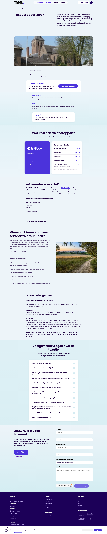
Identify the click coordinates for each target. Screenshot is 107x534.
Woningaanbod (48, 503)
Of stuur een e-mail (19, 456)
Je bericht (58, 466)
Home (15, 8)
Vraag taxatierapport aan (68, 86)
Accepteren (97, 530)
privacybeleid (18, 532)
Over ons (56, 2)
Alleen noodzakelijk (87, 530)
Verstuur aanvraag (81, 486)
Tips (79, 503)
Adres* (58, 452)
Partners (47, 507)
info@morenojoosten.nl (16, 516)
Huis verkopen (39, 2)
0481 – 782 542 (14, 513)
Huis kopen (48, 2)
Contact (63, 2)
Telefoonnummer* (61, 444)
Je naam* (58, 429)
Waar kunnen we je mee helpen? (64, 459)
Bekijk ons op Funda (49, 515)
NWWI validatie (65, 188)
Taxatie (46, 505)
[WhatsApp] (91, 2)
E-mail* (58, 437)
